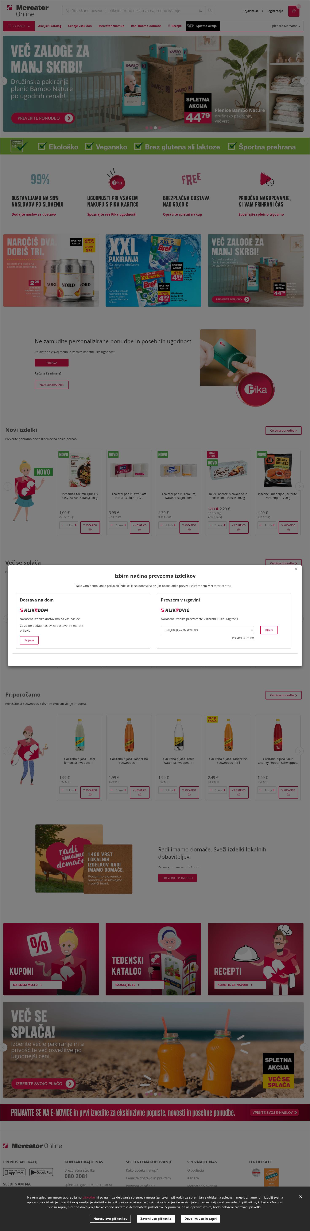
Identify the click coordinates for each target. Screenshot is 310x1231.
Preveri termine (243, 638)
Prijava (29, 640)
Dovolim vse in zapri (201, 1218)
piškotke (88, 1197)
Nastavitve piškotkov (110, 1218)
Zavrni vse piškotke (155, 1218)
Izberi (269, 630)
